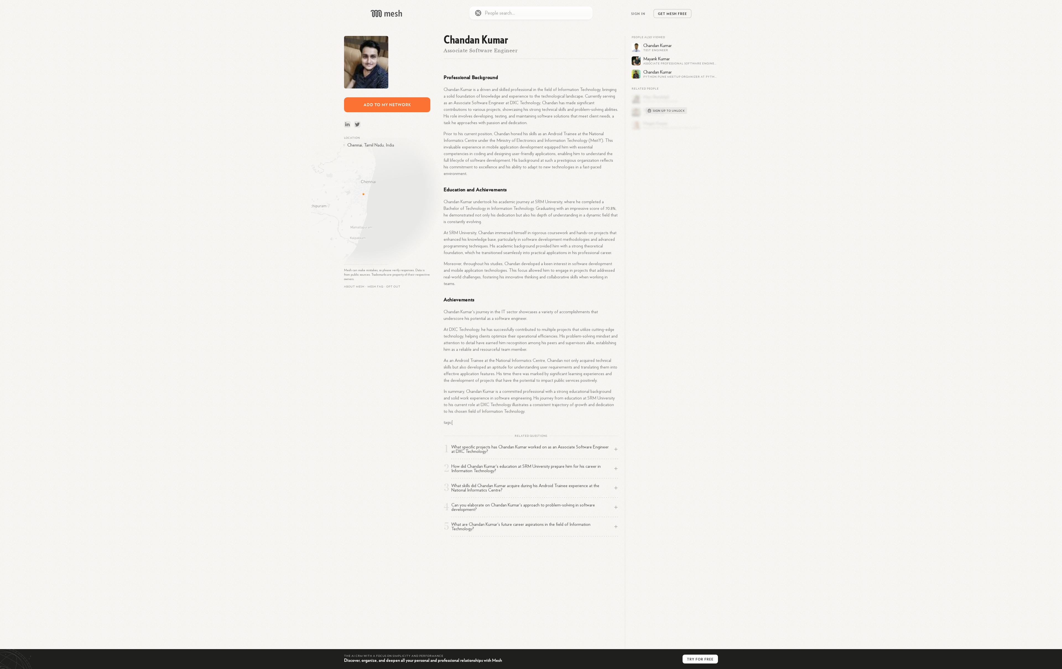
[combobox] (531, 13)
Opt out (393, 286)
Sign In (638, 13)
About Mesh (354, 286)
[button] (375, 286)
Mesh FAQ (375, 286)
